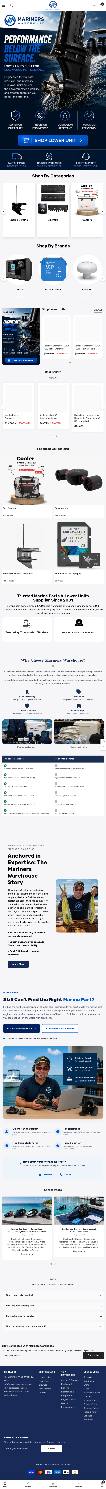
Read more (25, 1254)
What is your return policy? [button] (19, 1295)
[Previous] (3, 211)
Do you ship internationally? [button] (20, 1316)
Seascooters (61, 508)
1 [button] (70, 362)
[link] (28, 1484)
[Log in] (94, 5)
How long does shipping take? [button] (20, 1306)
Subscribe (93, 1355)
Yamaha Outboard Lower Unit (18, 573)
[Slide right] (100, 629)
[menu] (3, 5)
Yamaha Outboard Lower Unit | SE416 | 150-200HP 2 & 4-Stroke (18, 418)
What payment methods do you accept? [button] (26, 1326)
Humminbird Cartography (68, 573)
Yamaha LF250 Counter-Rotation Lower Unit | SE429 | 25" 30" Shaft (87, 418)
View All (98, 310)
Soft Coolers (9, 508)
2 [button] (74, 362)
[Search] (11, 5)
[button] (3, 407)
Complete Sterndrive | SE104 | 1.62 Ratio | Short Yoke (56, 347)
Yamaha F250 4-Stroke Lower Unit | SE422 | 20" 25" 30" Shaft (53, 418)
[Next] (102, 211)
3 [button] (56, 436)
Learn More (18, 964)
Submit (51, 1449)
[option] (56, 337)
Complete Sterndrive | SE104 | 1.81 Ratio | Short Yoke (87, 347)
